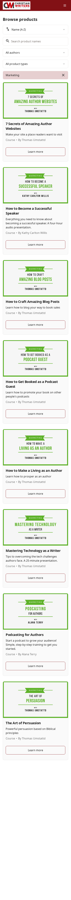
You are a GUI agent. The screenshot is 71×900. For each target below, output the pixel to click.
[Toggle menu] (64, 5)
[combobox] (35, 29)
